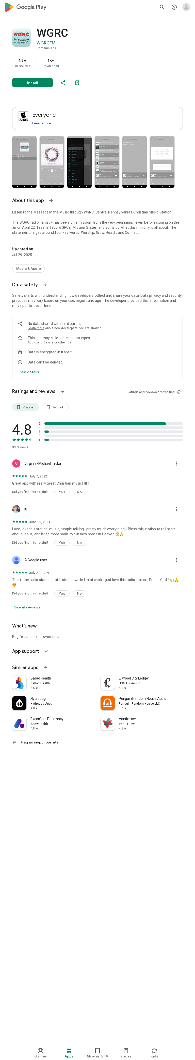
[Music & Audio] (28, 268)
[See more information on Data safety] (45, 285)
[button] (24, 162)
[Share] (63, 83)
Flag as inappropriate (35, 742)
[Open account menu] (186, 7)
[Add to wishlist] (77, 83)
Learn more (41, 123)
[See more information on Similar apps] (45, 667)
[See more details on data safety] (29, 372)
